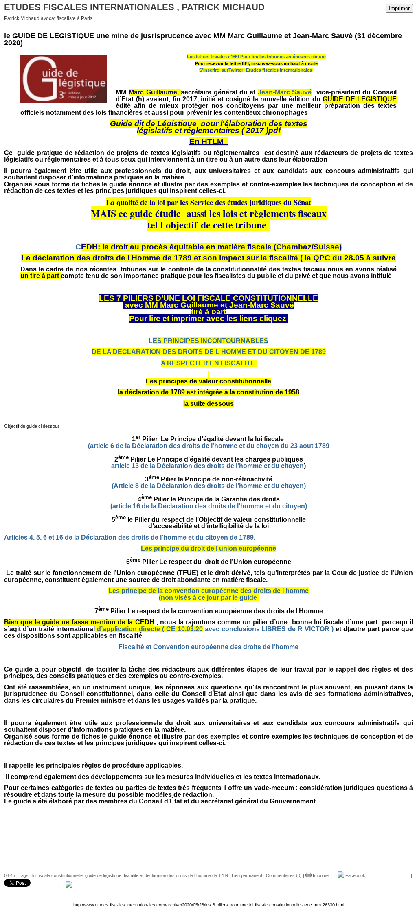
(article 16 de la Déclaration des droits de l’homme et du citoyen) (208, 506)
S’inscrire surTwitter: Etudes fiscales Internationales (255, 70)
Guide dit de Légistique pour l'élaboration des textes (208, 123)
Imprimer (399, 8)
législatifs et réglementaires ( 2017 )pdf (209, 130)
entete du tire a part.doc (208, 823)
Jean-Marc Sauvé (285, 92)
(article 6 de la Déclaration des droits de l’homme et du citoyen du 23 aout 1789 (207, 445)
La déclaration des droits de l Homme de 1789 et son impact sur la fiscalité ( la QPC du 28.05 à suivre (208, 258)
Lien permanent (247, 875)
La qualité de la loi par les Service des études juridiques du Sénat (208, 202)
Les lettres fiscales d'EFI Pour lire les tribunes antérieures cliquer (256, 56)
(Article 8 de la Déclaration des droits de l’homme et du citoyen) (209, 485)
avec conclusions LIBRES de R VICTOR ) (214, 629)
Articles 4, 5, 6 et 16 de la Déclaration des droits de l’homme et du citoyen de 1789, (129, 537)
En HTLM (208, 141)
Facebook (354, 875)
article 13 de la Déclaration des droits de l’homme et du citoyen (207, 465)
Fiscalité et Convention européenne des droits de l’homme (208, 646)
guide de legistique (103, 875)
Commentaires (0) (284, 875)
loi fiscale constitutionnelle (57, 875)
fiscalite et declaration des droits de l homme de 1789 (176, 875)
